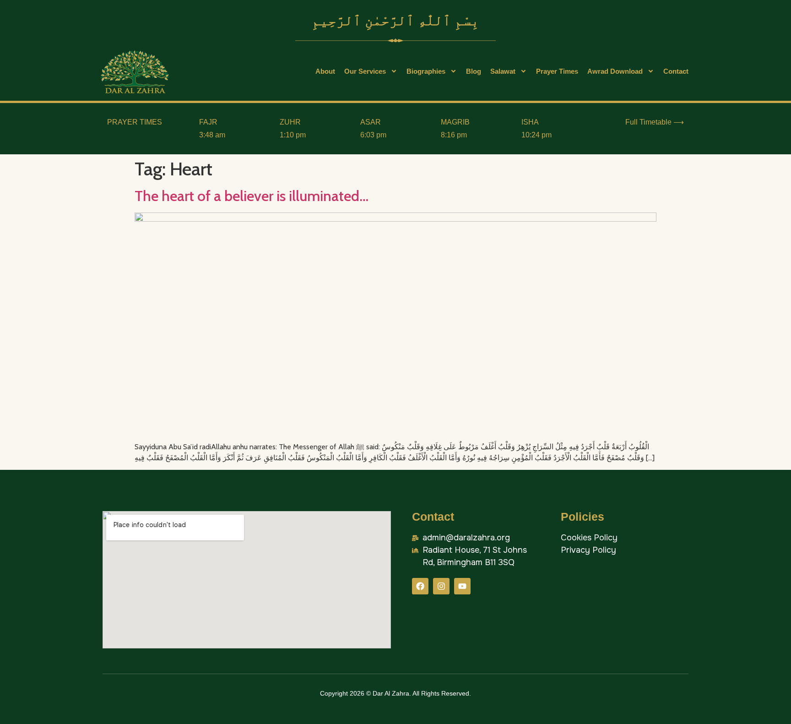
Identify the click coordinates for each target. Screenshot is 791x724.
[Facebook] (420, 586)
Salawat (502, 71)
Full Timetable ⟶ (654, 122)
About (325, 71)
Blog (473, 71)
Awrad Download (615, 71)
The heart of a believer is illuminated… (251, 196)
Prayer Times (557, 71)
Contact (675, 71)
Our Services (365, 71)
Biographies (425, 71)
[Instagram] (441, 586)
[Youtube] (462, 586)
